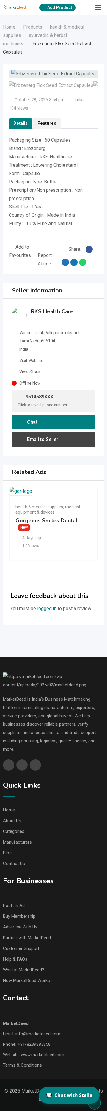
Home (9, 810)
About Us (12, 820)
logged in (46, 608)
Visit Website (31, 360)
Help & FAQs (15, 959)
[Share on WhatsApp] (82, 262)
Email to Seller (42, 439)
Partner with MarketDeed (27, 937)
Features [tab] (46, 123)
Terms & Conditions (22, 1065)
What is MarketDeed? (23, 970)
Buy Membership (19, 916)
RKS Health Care (52, 311)
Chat (31, 422)
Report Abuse (45, 260)
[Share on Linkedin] (74, 262)
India (79, 99)
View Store (29, 372)
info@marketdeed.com (37, 1034)
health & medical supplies (39, 506)
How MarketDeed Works (26, 980)
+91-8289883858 (34, 1044)
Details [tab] (20, 123)
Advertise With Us (20, 927)
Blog (7, 853)
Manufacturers (17, 842)
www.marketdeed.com (42, 1054)
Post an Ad (14, 905)
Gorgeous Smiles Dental (46, 520)
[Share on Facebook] (89, 249)
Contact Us (14, 863)
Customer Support (21, 948)
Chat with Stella (69, 1095)
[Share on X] (65, 262)
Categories (13, 831)
